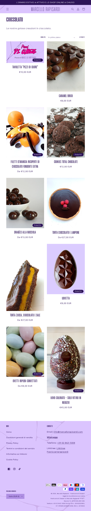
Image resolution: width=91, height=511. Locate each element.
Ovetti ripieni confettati (25, 381)
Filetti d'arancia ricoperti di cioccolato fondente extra (25, 164)
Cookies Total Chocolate (66, 162)
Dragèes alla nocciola (25, 232)
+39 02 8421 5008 (66, 443)
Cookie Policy (12, 460)
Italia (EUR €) (14, 496)
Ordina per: (43, 37)
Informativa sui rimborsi (16, 454)
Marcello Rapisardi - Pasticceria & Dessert (71, 493)
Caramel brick (66, 96)
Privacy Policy (12, 443)
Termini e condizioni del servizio (20, 448)
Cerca (8, 432)
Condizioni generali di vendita (19, 437)
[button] (7, 9)
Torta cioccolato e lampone (66, 233)
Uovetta (66, 298)
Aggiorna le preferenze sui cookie (74, 496)
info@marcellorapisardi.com (68, 432)
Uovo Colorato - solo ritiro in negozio (66, 400)
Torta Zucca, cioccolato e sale (25, 315)
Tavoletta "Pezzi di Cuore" (25, 67)
